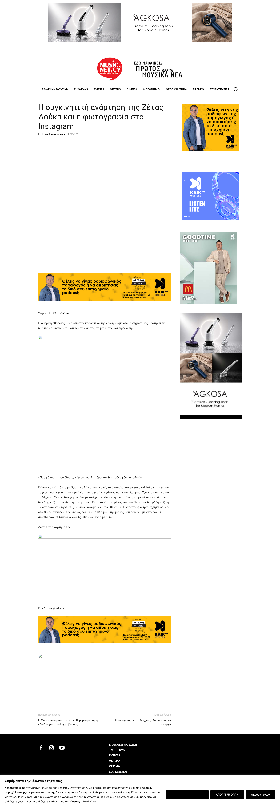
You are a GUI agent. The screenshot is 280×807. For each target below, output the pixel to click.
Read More (89, 801)
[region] (140, 791)
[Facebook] (41, 748)
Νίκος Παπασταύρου (53, 133)
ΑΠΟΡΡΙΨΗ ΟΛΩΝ (227, 794)
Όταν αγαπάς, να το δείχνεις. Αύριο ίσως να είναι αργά (143, 722)
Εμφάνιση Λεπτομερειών (187, 794)
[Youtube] (62, 748)
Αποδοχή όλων (260, 794)
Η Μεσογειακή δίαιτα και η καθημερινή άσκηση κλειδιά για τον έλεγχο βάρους (68, 722)
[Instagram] (51, 748)
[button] (235, 89)
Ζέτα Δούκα (61, 313)
